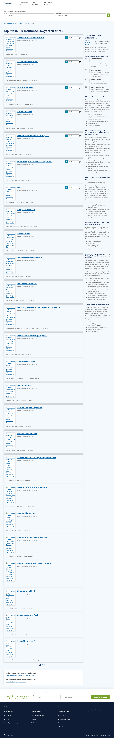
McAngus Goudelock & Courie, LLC (33, 135)
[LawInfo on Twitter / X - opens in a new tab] (94, 710)
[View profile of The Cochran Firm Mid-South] (11, 44)
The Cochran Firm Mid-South (30, 37)
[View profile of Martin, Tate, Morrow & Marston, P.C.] (11, 495)
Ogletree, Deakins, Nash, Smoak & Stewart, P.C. (39, 307)
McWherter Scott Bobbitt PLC (30, 257)
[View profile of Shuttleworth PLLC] (11, 597)
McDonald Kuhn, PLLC (27, 513)
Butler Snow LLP (24, 111)
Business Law (10, 675)
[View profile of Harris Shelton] (11, 391)
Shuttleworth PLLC (26, 591)
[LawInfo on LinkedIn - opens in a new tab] (108, 710)
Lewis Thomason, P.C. (27, 641)
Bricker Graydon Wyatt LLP (29, 407)
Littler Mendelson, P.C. (27, 61)
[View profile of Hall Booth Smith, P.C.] (11, 290)
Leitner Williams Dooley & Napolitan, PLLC (36, 457)
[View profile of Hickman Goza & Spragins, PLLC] (11, 343)
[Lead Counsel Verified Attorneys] (89, 42)
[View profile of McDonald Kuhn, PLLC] (11, 520)
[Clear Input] (53, 15)
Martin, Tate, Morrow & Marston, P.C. (34, 487)
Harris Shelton (24, 385)
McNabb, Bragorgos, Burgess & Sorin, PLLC (37, 563)
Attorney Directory (12, 23)
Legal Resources (35, 3)
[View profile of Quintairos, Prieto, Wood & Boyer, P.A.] (11, 169)
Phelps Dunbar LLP (26, 209)
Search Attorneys (100, 697)
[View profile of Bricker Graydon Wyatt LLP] (11, 415)
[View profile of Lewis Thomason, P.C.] (11, 648)
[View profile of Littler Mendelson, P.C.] (11, 69)
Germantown (22, 682)
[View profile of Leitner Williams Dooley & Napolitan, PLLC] (11, 467)
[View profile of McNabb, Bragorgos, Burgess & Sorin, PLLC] (11, 571)
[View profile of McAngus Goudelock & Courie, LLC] (11, 143)
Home (5, 23)
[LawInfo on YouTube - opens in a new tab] (101, 710)
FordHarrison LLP (25, 87)
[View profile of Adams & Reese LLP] (11, 368)
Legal (59, 707)
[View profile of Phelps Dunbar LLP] (11, 216)
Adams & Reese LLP (26, 361)
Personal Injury (30, 675)
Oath (19, 187)
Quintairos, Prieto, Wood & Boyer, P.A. (34, 161)
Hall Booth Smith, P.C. (27, 283)
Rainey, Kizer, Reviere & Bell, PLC (32, 537)
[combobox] (29, 15)
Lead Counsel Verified (48, 3)
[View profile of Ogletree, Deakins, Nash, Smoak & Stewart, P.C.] (11, 316)
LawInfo (33, 707)
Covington (15, 682)
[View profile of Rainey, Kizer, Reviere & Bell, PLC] (11, 545)
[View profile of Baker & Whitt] (11, 240)
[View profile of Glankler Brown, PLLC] (11, 440)
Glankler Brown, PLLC (27, 433)
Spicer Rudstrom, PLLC (27, 615)
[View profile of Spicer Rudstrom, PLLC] (11, 622)
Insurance (21, 23)
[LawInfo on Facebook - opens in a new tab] (87, 710)
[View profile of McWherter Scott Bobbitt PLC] (11, 265)
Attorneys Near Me (24, 3)
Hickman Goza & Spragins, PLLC (32, 335)
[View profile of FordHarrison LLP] (11, 94)
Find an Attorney (9, 707)
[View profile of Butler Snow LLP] (11, 118)
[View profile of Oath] (11, 193)
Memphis (8, 682)
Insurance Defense (19, 675)
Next (45, 665)
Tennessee (27, 23)
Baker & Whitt (23, 233)
